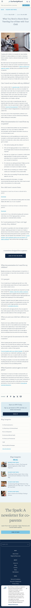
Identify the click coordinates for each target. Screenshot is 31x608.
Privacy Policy (15, 583)
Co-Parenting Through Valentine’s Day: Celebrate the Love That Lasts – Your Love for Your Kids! (19, 485)
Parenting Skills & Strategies (8, 445)
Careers (15, 567)
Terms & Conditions (15, 579)
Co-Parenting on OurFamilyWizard (10, 428)
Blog (15, 565)
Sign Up (15, 414)
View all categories (6, 448)
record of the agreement (12, 107)
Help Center (15, 553)
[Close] (26, 588)
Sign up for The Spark (15, 255)
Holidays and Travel (13, 462)
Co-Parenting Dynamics (7, 424)
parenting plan (15, 87)
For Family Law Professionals (8, 438)
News (15, 569)
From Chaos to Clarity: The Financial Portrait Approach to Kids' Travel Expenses (17, 465)
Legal (3, 442)
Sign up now (15, 532)
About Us (15, 563)
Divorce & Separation (7, 431)
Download (3, 196)
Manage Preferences (13, 604)
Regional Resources (15, 556)
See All (15, 459)
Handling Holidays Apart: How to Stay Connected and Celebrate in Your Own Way (18, 475)
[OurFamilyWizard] (15, 1)
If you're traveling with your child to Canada (11, 351)
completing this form (13, 306)
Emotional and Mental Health (8, 435)
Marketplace (16, 572)
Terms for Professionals (15, 581)
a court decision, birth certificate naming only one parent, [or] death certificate (15, 237)
